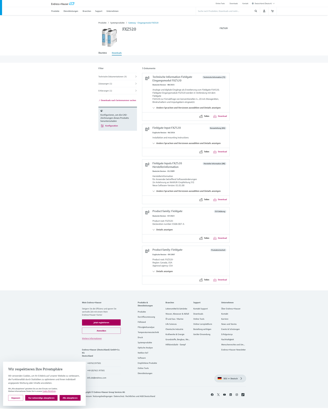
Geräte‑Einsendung (201, 334)
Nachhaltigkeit (227, 339)
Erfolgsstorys (227, 334)
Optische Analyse (145, 347)
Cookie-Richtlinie (49, 391)
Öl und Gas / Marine (174, 319)
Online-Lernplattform (202, 324)
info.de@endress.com (96, 377)
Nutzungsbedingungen (103, 396)
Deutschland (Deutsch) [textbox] (263, 3)
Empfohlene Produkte (147, 363)
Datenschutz (119, 396)
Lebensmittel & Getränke (176, 308)
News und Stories (229, 324)
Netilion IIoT (143, 352)
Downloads (234, 3)
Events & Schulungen (230, 329)
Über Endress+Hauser (230, 308)
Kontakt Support (200, 308)
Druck (140, 337)
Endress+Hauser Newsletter (233, 349)
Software (142, 358)
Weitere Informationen (92, 338)
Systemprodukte (117, 22)
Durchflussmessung (146, 317)
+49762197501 (94, 363)
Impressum (87, 396)
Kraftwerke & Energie (175, 334)
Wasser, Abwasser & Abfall (177, 313)
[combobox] (265, 3)
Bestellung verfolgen (202, 329)
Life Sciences (171, 324)
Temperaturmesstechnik (148, 332)
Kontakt (245, 3)
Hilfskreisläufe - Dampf (176, 344)
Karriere (224, 319)
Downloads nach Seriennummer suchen (118, 100)
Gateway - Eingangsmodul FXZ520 (143, 22)
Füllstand (142, 322)
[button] (101, 322)
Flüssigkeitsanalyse (146, 327)
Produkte (102, 22)
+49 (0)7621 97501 (96, 370)
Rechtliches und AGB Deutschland (140, 396)
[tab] (103, 53)
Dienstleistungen (145, 373)
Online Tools (220, 3)
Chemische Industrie (174, 329)
